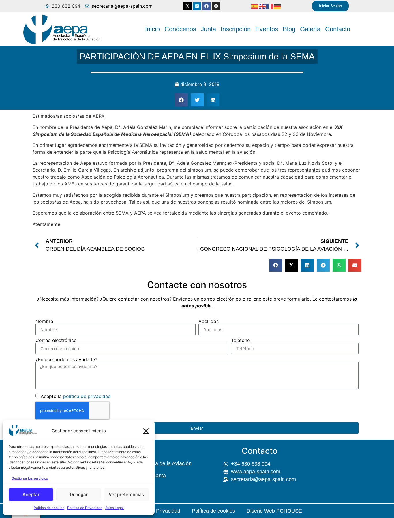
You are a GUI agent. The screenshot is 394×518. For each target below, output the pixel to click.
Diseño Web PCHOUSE (274, 511)
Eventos (266, 29)
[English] (262, 6)
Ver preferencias (126, 494)
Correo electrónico (56, 340)
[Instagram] (216, 6)
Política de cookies (49, 508)
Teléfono (240, 340)
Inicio (152, 29)
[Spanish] (255, 6)
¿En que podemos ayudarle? (66, 359)
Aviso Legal (114, 508)
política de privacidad (87, 396)
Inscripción (236, 29)
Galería (310, 29)
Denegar (79, 494)
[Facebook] (206, 6)
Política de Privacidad (84, 508)
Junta (208, 29)
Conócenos (180, 29)
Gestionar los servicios (30, 478)
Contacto (337, 29)
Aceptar (31, 494)
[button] (146, 431)
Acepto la (76, 396)
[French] (270, 6)
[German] (277, 6)
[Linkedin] (197, 6)
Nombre (44, 321)
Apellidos (208, 321)
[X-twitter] (187, 6)
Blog (289, 29)
